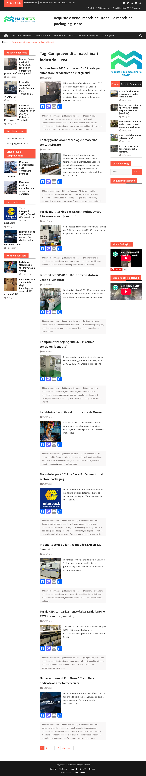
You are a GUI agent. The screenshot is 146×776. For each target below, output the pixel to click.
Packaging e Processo (69, 398)
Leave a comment (51, 116)
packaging (58, 201)
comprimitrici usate (86, 391)
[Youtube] (136, 2)
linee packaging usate (88, 524)
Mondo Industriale (72, 453)
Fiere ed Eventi (70, 520)
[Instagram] (140, 2)
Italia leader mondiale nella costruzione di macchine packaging (130, 124)
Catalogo (107, 35)
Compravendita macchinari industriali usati (60, 122)
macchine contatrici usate (53, 197)
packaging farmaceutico (74, 201)
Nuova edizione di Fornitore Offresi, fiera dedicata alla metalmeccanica (19, 238)
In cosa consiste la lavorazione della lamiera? (128, 149)
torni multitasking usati (67, 264)
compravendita (48, 457)
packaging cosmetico (93, 530)
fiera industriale (72, 731)
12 (58, 748)
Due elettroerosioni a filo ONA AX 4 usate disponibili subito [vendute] (130, 109)
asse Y (88, 116)
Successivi (67, 748)
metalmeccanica (88, 738)
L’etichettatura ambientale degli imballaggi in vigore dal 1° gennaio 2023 (19, 287)
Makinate (136, 8)
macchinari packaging (94, 324)
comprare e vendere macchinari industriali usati (71, 119)
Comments (135, 84)
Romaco (88, 201)
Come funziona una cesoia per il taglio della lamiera (129, 94)
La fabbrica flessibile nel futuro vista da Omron (71, 412)
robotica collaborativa (67, 464)
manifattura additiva (71, 738)
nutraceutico (47, 201)
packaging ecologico (51, 534)
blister (88, 321)
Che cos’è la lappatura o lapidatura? (130, 136)
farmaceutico (88, 194)
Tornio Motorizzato (67, 129)
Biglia (87, 657)
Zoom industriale (62, 35)
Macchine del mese (21, 35)
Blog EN (116, 8)
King (97, 194)
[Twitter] (128, 2)
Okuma (54, 264)
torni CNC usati (78, 664)
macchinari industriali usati (53, 126)
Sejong (45, 401)
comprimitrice (71, 391)
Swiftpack (97, 201)
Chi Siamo (102, 8)
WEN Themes (80, 772)
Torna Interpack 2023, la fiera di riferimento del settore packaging (19, 215)
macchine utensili (72, 261)
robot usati (52, 464)
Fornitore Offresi (87, 731)
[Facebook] (124, 2)
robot (44, 464)
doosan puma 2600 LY (88, 122)
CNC (93, 116)
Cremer (78, 194)
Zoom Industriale (88, 453)
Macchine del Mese (72, 116)
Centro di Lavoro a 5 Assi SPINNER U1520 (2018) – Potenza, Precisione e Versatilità (19, 113)
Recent (124, 84)
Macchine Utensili (15, 138)
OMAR (76, 328)
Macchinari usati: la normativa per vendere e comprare (26, 188)
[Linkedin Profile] (132, 2)
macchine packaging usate (76, 197)
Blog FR (125, 8)
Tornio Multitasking (86, 264)
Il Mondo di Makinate (87, 35)
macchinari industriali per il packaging (58, 527)
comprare (46, 119)
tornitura (80, 129)
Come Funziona (70, 191)
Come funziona (42, 35)
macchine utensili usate (75, 126)
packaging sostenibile (91, 534)
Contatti (91, 8)
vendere (88, 129)
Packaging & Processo (17, 143)
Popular (115, 84)
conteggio (69, 194)
